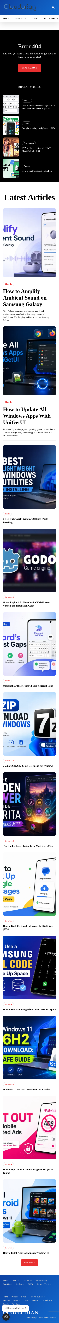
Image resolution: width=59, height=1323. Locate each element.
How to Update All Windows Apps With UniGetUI (27, 415)
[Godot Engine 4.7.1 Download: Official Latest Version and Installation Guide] (29, 560)
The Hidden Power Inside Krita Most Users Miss (28, 846)
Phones (26, 123)
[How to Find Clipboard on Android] (11, 168)
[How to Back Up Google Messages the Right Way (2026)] (29, 884)
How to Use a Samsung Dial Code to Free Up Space (29, 1009)
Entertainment (29, 143)
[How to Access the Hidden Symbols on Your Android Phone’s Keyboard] (11, 104)
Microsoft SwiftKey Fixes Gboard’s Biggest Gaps (28, 686)
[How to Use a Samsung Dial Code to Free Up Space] (29, 967)
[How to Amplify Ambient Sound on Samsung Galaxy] (29, 242)
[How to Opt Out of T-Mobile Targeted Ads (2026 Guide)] (29, 1127)
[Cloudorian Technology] (20, 7)
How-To (27, 101)
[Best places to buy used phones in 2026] (11, 125)
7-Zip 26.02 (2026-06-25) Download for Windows (28, 766)
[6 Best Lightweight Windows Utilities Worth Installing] (29, 477)
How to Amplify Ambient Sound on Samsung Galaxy (25, 297)
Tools (7, 514)
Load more (28, 1263)
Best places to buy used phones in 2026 (38, 128)
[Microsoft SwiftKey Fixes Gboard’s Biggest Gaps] (29, 644)
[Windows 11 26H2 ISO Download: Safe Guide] (29, 1047)
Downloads (9, 597)
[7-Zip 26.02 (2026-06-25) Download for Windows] (29, 724)
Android (27, 166)
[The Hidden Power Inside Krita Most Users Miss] (29, 804)
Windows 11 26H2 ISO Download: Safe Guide (26, 1089)
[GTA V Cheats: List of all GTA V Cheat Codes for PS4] (11, 147)
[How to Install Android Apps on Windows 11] (29, 1211)
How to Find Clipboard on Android (37, 171)
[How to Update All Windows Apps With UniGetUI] (29, 360)
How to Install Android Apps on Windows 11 (26, 1253)
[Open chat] (6, 1317)
